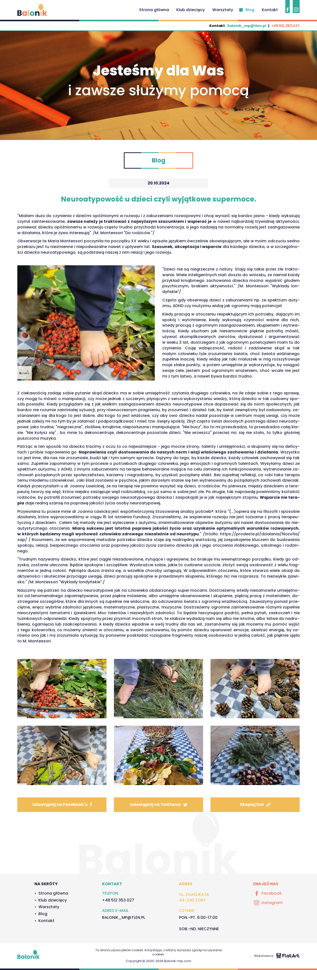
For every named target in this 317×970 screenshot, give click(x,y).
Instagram (272, 902)
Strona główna (154, 10)
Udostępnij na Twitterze (155, 804)
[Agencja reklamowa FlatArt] (288, 955)
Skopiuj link (252, 804)
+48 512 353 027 (285, 25)
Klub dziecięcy (190, 10)
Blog (249, 10)
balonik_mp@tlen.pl (246, 25)
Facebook (272, 893)
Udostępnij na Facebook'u (59, 804)
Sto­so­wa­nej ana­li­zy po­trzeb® (184, 511)
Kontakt (270, 10)
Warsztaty (222, 10)
